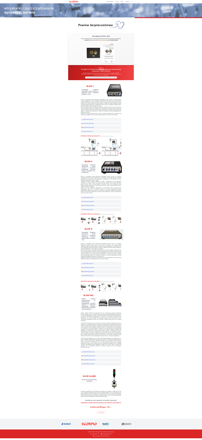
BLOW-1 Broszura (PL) (88, 119)
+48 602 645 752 (95, 433)
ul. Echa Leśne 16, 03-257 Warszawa (101, 436)
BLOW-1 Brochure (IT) (88, 131)
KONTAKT (127, 1)
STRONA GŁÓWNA (109, 1)
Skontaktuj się (101, 412)
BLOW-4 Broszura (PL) (88, 197)
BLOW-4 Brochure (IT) (88, 209)
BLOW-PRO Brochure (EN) (89, 355)
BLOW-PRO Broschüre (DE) (89, 359)
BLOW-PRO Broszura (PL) (89, 351)
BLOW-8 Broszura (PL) (88, 263)
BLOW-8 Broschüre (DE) (88, 271)
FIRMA (122, 1)
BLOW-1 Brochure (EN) (88, 123)
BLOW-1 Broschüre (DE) (88, 127)
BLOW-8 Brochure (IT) (88, 275)
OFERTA (117, 1)
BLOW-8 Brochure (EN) (88, 267)
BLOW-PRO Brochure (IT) (89, 363)
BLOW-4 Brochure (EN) (88, 201)
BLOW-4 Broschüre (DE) (88, 205)
